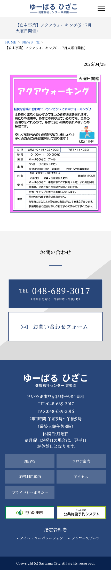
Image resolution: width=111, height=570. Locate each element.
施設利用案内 (30, 476)
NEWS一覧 (30, 42)
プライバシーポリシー (30, 492)
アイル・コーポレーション (41, 537)
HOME (10, 42)
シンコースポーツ (85, 537)
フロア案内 (81, 461)
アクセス (81, 476)
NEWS (29, 461)
